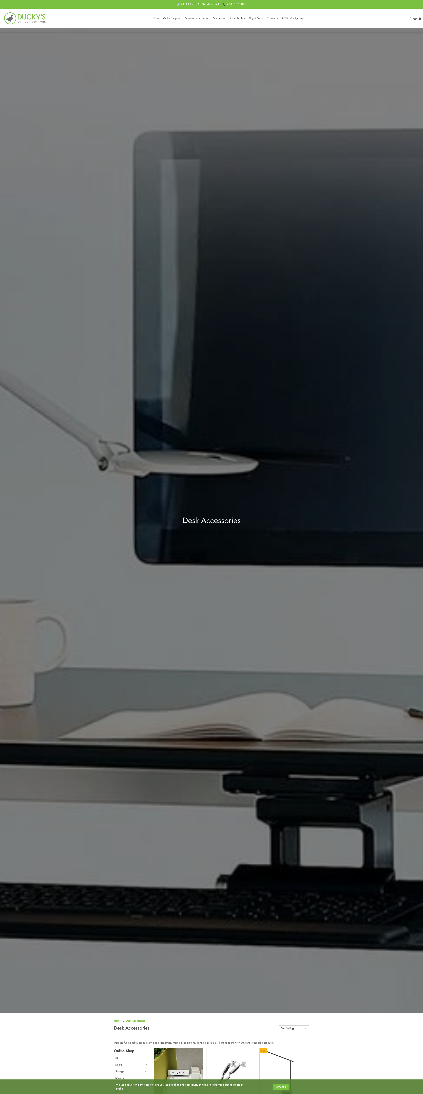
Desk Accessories (135, 1020)
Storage (119, 1071)
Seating (119, 1078)
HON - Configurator (292, 18)
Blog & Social (256, 18)
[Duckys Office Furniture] (25, 18)
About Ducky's (237, 18)
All (116, 1058)
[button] (131, 1058)
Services (217, 18)
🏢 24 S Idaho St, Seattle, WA (198, 4)
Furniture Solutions (195, 18)
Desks (118, 1065)
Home (156, 18)
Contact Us (272, 18)
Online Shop (170, 18)
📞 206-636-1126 (234, 4)
